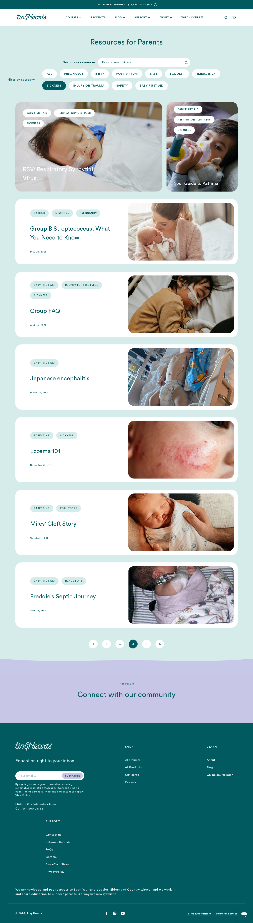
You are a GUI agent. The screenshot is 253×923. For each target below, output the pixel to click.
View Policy (22, 795)
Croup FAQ (45, 311)
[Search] (186, 62)
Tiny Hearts (34, 913)
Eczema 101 (45, 451)
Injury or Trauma (88, 85)
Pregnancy (74, 73)
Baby (154, 73)
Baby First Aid (152, 85)
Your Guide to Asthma (196, 183)
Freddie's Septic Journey (63, 597)
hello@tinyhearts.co (43, 804)
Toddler (176, 73)
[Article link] (88, 147)
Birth (99, 73)
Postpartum (127, 73)
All (49, 73)
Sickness (54, 85)
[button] (226, 18)
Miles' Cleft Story (53, 524)
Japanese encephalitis (59, 379)
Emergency (206, 73)
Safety (122, 85)
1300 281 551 (36, 809)
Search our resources (79, 62)
